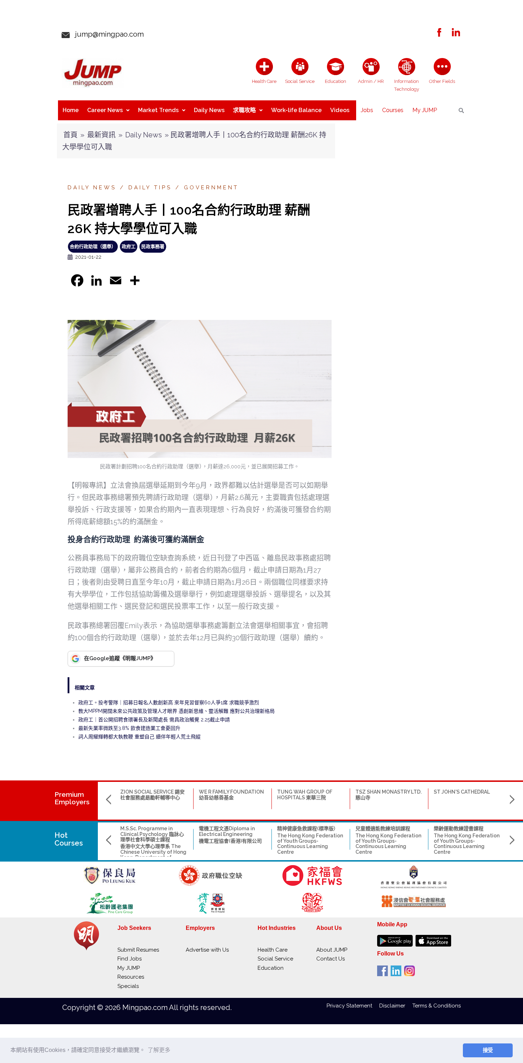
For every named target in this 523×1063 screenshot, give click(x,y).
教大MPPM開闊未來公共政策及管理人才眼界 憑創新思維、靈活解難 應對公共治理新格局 (176, 711)
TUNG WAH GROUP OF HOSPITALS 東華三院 (304, 794)
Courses (392, 110)
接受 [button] (488, 1050)
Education (271, 968)
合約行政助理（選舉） (93, 246)
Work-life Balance (296, 110)
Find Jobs (129, 959)
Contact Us (330, 959)
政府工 (129, 246)
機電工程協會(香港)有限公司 (230, 841)
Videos (339, 110)
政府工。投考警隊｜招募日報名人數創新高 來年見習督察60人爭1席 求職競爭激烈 (168, 702)
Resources (130, 977)
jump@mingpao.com (107, 34)
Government (211, 187)
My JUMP (424, 110)
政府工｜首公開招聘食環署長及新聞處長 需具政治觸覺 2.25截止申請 (154, 719)
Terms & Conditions (436, 1006)
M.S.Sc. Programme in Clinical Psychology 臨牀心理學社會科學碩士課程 (152, 834)
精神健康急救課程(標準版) (306, 828)
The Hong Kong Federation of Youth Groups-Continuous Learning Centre (310, 844)
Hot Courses (68, 839)
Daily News (209, 110)
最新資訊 (101, 135)
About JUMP (331, 950)
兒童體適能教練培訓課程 (382, 828)
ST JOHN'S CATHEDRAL (462, 792)
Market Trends (158, 110)
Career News (105, 110)
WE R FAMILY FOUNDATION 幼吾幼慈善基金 (231, 794)
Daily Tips (150, 187)
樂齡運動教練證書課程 (459, 828)
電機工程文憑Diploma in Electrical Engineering (227, 831)
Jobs (367, 110)
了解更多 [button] (159, 1050)
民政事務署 (152, 246)
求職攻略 (244, 110)
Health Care (272, 950)
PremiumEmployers (72, 798)
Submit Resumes (138, 950)
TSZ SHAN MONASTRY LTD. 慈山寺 (388, 794)
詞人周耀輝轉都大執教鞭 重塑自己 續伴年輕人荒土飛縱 (139, 737)
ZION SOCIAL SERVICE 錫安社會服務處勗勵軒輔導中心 (152, 794)
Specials (128, 986)
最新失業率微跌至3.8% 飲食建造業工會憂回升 (129, 728)
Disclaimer (395, 1006)
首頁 (70, 135)
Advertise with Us (207, 950)
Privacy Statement (353, 1006)
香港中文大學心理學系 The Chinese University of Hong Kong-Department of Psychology (153, 854)
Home (71, 110)
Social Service (275, 959)
